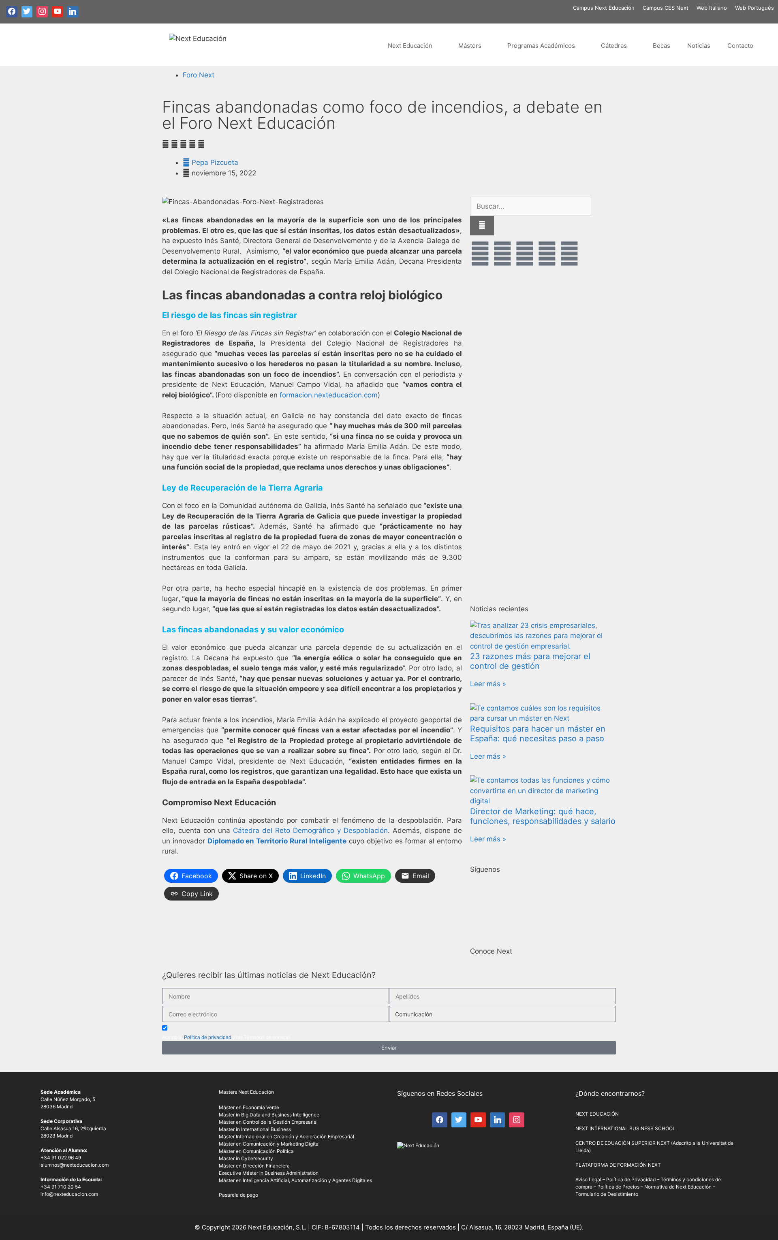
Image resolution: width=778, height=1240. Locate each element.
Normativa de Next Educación (678, 1187)
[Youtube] (525, 253)
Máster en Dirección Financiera (254, 1166)
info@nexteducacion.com (69, 1194)
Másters (469, 45)
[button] (165, 144)
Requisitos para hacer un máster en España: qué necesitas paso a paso (537, 733)
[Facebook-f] (480, 253)
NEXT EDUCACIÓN (597, 1114)
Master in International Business (255, 1129)
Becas (661, 45)
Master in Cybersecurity (246, 1158)
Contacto (740, 45)
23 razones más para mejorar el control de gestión (530, 661)
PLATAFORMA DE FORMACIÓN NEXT (618, 1165)
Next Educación (410, 45)
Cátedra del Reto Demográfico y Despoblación (310, 830)
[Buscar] (482, 225)
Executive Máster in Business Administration (268, 1173)
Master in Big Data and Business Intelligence (269, 1115)
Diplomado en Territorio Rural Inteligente (277, 841)
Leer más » (488, 684)
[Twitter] (502, 253)
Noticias (698, 45)
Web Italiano (712, 7)
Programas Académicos (541, 45)
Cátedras (614, 45)
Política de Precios (618, 1187)
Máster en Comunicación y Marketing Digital (269, 1144)
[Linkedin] (569, 253)
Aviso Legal (588, 1179)
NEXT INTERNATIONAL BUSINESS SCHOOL (625, 1128)
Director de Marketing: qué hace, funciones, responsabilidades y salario (543, 816)
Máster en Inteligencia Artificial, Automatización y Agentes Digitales (295, 1180)
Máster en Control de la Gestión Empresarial (268, 1122)
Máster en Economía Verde (249, 1107)
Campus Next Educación (604, 7)
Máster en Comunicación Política (256, 1151)
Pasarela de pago (238, 1195)
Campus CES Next (665, 7)
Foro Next (198, 75)
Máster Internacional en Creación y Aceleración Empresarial (286, 1136)
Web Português (754, 7)
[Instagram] (547, 253)
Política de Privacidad (631, 1179)
